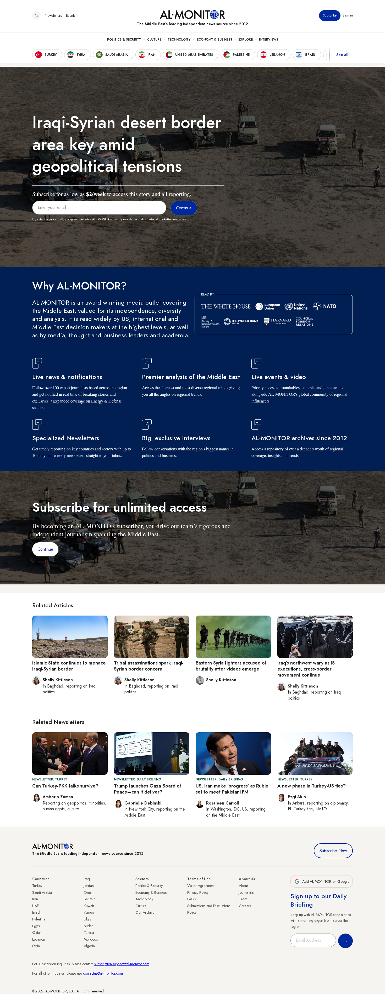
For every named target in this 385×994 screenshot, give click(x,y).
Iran (35, 899)
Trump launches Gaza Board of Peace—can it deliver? (147, 789)
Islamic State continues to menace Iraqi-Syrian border (69, 666)
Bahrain (89, 899)
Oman (89, 892)
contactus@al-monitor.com (103, 973)
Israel (36, 912)
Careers (245, 905)
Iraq (87, 878)
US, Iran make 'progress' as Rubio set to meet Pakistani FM (232, 789)
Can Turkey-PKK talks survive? (65, 786)
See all (342, 54)
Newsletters (53, 15)
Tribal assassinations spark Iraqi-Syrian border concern (149, 666)
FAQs (191, 899)
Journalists (246, 892)
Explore (245, 39)
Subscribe (330, 15)
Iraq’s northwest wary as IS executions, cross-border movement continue (306, 669)
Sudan (89, 926)
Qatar (36, 932)
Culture (154, 39)
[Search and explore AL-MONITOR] (36, 15)
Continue (45, 549)
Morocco (91, 939)
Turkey (37, 885)
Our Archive (144, 912)
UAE (35, 905)
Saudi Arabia (42, 892)
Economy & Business (214, 39)
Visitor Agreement (200, 885)
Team (243, 899)
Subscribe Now (333, 851)
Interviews (268, 39)
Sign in (348, 15)
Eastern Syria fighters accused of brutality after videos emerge (231, 666)
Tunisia (89, 932)
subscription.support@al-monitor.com (121, 964)
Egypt (36, 926)
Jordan (89, 885)
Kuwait (89, 905)
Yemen (89, 912)
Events (70, 15)
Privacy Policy (197, 892)
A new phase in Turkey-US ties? (311, 786)
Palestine (38, 919)
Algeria (89, 945)
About (243, 885)
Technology (179, 39)
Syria (36, 945)
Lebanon (38, 939)
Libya (87, 919)
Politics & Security (124, 39)
